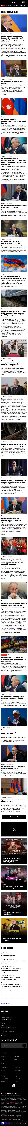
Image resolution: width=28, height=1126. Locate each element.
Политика (22, 5)
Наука (16, 1076)
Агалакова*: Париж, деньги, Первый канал (11, 913)
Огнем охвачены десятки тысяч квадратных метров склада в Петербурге (11, 970)
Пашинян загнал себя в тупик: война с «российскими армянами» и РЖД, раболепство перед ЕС (14, 401)
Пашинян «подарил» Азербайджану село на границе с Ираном (13, 121)
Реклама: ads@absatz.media (8, 1027)
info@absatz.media (6, 1025)
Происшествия (4, 959)
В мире (3, 33)
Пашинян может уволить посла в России (13, 82)
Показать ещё (14, 991)
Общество (18, 1067)
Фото (2, 1059)
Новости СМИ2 (6, 1003)
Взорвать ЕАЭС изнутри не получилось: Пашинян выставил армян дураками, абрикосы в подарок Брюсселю (13, 561)
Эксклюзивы (15, 5)
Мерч (15, 1059)
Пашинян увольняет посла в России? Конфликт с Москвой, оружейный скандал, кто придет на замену (13, 39)
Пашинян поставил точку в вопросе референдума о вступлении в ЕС (11, 732)
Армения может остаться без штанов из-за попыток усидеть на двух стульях (13, 659)
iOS (2, 1033)
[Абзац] (14, 2)
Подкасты (17, 1078)
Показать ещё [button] (14, 816)
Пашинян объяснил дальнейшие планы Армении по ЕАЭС (13, 767)
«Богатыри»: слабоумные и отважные (11, 939)
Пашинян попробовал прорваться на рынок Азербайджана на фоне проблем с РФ (13, 482)
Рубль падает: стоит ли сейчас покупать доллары (12, 887)
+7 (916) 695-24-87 (6, 1019)
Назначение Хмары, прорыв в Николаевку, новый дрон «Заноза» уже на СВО (12, 860)
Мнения (17, 1081)
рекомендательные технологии (8, 1116)
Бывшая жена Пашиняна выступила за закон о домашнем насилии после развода (13, 363)
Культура (3, 1076)
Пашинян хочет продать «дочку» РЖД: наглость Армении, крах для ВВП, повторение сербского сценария (13, 314)
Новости (8, 5)
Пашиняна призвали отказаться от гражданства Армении (14, 206)
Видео (2, 5)
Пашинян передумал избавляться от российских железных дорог (13, 445)
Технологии (4, 1078)
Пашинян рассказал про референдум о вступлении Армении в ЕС (11, 520)
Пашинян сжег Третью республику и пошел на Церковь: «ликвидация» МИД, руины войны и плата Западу (13, 161)
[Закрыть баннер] (25, 1123)
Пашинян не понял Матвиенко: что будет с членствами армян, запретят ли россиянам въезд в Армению (14, 606)
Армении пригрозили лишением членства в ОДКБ (13, 801)
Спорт (16, 1073)
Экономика (18, 1070)
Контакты (16, 1056)
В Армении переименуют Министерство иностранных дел (13, 277)
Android (3, 1035)
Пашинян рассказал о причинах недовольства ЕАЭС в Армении (12, 697)
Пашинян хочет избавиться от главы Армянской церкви (12, 242)
